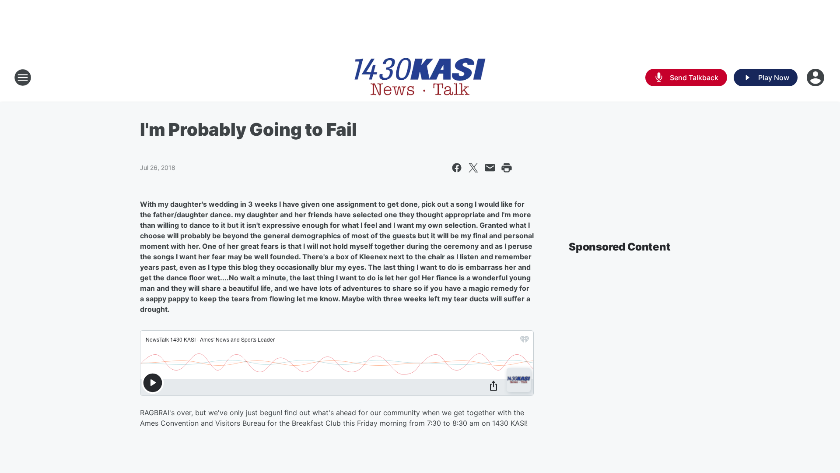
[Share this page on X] (473, 168)
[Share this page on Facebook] (457, 168)
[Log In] (816, 77)
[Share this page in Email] (490, 168)
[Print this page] (506, 168)
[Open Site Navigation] (23, 77)
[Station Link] (420, 77)
